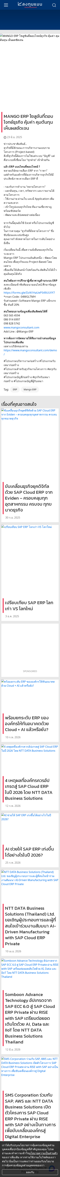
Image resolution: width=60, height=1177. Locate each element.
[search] (54, 4)
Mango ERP (30, 389)
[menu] (6, 4)
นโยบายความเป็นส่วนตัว (43, 1153)
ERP (15, 389)
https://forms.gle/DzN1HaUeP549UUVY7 (29, 292)
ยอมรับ (30, 1172)
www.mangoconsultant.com (21, 327)
